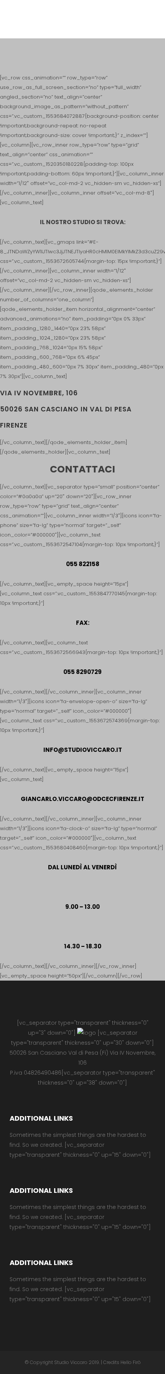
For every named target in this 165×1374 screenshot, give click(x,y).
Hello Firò (130, 1362)
